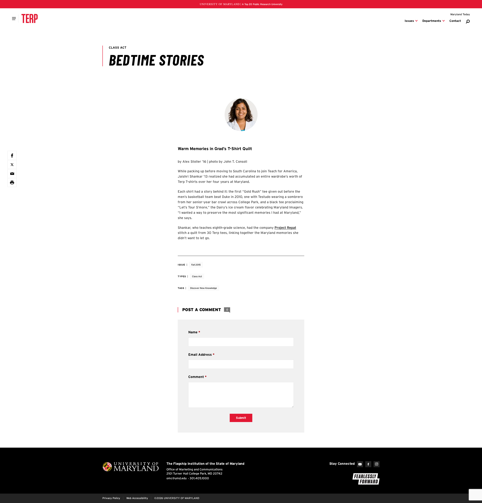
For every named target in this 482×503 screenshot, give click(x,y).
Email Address (200, 354)
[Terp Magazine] (29, 18)
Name (193, 332)
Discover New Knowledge (203, 288)
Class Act (197, 276)
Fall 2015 (196, 264)
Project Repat (285, 228)
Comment (196, 377)
